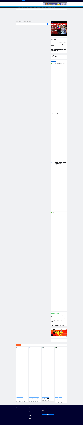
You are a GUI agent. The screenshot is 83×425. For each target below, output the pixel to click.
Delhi (29, 414)
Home (17, 9)
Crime (27, 7)
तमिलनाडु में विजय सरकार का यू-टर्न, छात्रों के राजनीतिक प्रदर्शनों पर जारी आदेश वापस (60, 400)
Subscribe (48, 414)
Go (48, 23)
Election (38, 7)
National (18, 7)
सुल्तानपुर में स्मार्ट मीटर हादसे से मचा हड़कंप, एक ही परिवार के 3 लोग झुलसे (58, 325)
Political (31, 7)
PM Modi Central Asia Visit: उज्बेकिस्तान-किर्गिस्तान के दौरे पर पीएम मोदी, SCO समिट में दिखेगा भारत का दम (60, 64)
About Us (17, 409)
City (24, 7)
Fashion (43, 7)
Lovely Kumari (19, 401)
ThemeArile (31, 423)
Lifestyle (53, 7)
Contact (66, 423)
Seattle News (27, 423)
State (22, 7)
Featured (30, 419)
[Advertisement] (41, 15)
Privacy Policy (58, 423)
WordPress (24, 423)
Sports (35, 7)
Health (49, 7)
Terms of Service (62, 423)
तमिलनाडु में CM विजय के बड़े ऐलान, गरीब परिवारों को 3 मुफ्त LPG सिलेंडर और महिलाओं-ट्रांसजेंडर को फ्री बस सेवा (60, 213)
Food (46, 7)
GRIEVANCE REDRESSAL (19, 412)
